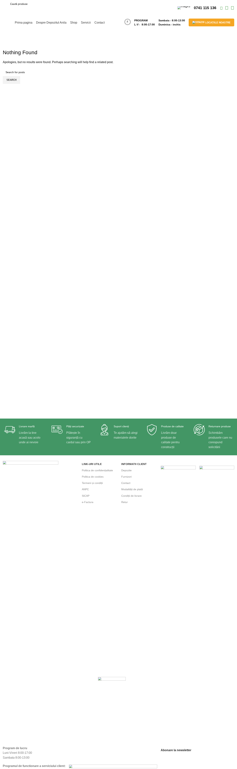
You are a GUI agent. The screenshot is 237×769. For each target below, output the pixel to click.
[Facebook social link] (221, 8)
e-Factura (87, 502)
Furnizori (126, 476)
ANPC (85, 489)
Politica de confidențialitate (97, 470)
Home (6, 46)
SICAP (85, 495)
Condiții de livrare (131, 495)
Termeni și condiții (92, 482)
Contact (125, 482)
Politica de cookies (93, 476)
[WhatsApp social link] (227, 8)
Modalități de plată (132, 489)
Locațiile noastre (218, 22)
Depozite (126, 470)
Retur (124, 502)
